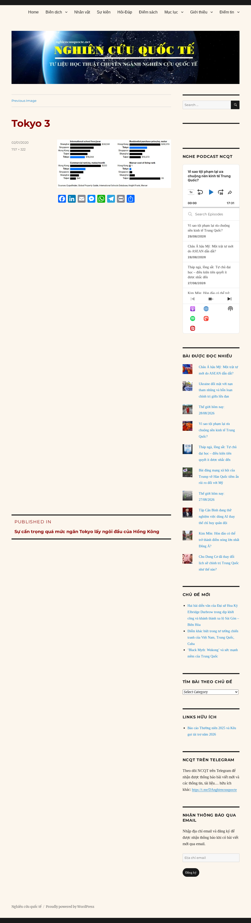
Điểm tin (227, 12)
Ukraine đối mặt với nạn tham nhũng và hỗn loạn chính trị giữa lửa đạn (216, 390)
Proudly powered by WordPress (70, 907)
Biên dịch (54, 12)
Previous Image (24, 101)
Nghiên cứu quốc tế (26, 907)
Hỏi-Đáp (124, 12)
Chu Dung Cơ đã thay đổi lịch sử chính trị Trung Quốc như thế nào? (219, 563)
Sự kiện (104, 12)
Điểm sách (148, 12)
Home (33, 12)
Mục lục (171, 12)
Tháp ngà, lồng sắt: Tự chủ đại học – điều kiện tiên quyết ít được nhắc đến (209, 272)
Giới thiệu (198, 12)
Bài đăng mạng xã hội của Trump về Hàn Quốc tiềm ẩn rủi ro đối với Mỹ (219, 476)
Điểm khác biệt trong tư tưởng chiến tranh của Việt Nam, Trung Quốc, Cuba (213, 637)
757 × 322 (18, 149)
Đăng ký (191, 872)
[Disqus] (91, 300)
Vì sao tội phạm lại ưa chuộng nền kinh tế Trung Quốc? (217, 430)
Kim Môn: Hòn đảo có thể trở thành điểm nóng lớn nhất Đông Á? (219, 540)
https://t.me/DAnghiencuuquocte (214, 790)
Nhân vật (82, 12)
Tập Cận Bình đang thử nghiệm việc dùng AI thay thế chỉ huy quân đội (217, 516)
